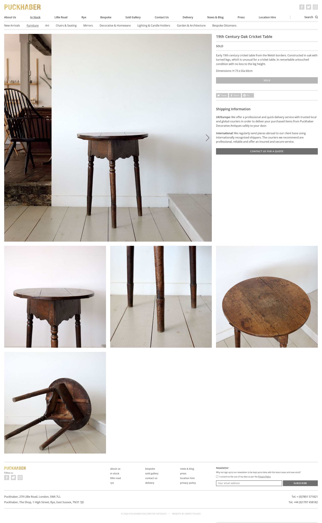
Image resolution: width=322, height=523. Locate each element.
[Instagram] (315, 7)
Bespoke (105, 17)
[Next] (207, 138)
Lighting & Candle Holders (153, 25)
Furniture (33, 25)
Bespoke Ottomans (224, 25)
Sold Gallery (133, 17)
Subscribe (300, 483)
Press (241, 17)
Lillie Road (61, 17)
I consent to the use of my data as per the (245, 476)
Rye (84, 17)
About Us (10, 17)
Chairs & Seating (66, 25)
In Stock (35, 17)
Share (236, 95)
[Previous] (8, 138)
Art (47, 25)
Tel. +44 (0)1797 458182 (303, 502)
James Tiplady (193, 513)
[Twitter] (308, 7)
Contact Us (162, 17)
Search (309, 17)
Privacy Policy (188, 482)
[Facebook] (301, 7)
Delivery (188, 17)
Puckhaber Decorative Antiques (22, 7)
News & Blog (215, 17)
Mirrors (88, 25)
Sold (267, 80)
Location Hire (267, 17)
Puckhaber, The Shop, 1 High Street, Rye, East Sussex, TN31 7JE (44, 502)
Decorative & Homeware (115, 25)
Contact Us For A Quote (266, 151)
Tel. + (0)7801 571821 (305, 497)
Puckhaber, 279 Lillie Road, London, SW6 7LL (32, 497)
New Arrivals (12, 25)
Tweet (223, 95)
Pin (248, 95)
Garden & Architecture (191, 25)
